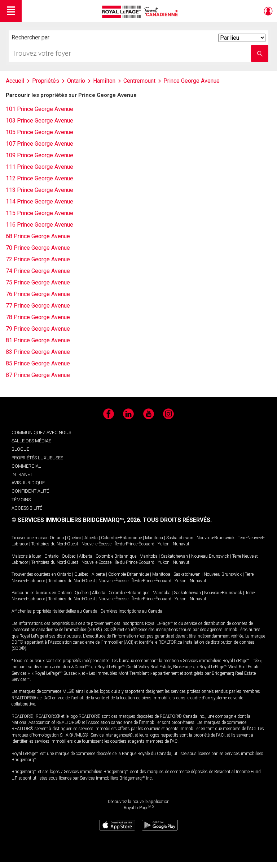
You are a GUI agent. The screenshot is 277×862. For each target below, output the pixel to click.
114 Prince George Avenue (39, 201)
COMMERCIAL (26, 466)
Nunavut (181, 543)
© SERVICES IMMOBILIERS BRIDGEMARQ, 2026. (76, 519)
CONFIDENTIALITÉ (30, 491)
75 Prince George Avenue (38, 282)
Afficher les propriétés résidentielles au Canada (54, 611)
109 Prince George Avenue (39, 155)
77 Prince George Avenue (38, 305)
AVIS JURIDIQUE (28, 482)
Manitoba (154, 537)
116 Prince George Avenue (39, 224)
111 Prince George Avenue (39, 166)
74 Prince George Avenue (38, 270)
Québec (74, 537)
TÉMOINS (21, 499)
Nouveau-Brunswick (215, 537)
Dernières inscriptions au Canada (131, 611)
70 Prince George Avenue (38, 247)
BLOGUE (20, 449)
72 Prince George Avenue (38, 259)
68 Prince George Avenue (38, 236)
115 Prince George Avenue (39, 213)
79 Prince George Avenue (38, 328)
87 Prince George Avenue (38, 375)
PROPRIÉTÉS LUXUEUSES (37, 457)
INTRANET (22, 474)
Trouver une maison (30, 537)
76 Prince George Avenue (38, 294)
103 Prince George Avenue (39, 120)
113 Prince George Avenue (39, 189)
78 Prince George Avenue (38, 317)
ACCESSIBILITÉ (27, 508)
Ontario (57, 537)
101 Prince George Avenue (39, 109)
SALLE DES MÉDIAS (31, 440)
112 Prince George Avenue (39, 178)
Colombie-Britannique (121, 537)
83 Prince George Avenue (38, 351)
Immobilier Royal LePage (141, 12)
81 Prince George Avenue (38, 340)
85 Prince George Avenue (38, 363)
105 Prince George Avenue (39, 132)
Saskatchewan (179, 537)
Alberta (91, 537)
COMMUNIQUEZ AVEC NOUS (41, 432)
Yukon (164, 543)
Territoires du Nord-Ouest (54, 543)
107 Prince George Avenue (39, 143)
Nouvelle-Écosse (96, 543)
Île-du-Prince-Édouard (134, 543)
